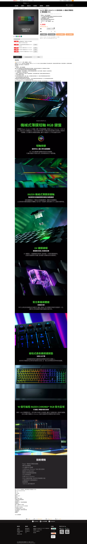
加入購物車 (61, 34)
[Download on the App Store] (62, 531)
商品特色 (17, 57)
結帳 (72, 0)
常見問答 (35, 5)
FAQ (26, 532)
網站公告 (29, 5)
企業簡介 (18, 528)
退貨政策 (47, 5)
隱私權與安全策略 (20, 531)
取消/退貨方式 (27, 531)
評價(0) (38, 57)
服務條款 (41, 5)
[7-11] (53, 529)
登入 (61, 0)
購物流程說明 (27, 528)
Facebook (36, 521)
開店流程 (34, 532)
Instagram (52, 521)
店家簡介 (22, 5)
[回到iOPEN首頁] (15, 0)
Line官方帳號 (44, 521)
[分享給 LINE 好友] (18, 36)
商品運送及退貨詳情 (28, 57)
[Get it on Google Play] (67, 531)
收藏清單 (65, 0)
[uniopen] (53, 531)
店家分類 (16, 5)
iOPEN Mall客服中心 (36, 531)
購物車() (70, 0)
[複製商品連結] (21, 36)
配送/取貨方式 (27, 529)
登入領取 (35, 44)
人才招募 (18, 532)
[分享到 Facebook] (16, 36)
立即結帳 (70, 34)
